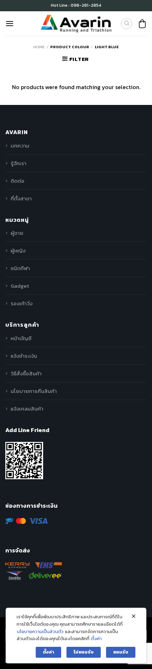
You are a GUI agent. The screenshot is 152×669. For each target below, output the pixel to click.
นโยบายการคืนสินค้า (34, 391)
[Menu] (9, 23)
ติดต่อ (17, 181)
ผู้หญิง (18, 250)
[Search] (126, 23)
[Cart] (142, 24)
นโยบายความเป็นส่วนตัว (40, 631)
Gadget (20, 286)
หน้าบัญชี (21, 338)
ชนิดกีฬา (20, 268)
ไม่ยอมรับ (84, 652)
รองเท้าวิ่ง (22, 303)
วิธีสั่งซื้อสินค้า (26, 373)
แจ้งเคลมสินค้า (27, 409)
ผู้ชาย (17, 233)
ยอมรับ (120, 652)
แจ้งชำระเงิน (24, 356)
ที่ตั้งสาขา (21, 198)
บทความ (20, 146)
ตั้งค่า (96, 638)
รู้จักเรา (19, 163)
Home (39, 47)
